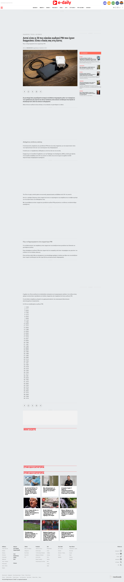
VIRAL (61, 7)
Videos (26, 546)
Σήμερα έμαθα (16, 550)
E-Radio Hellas (9, 577)
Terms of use (27, 575)
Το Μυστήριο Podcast (40, 552)
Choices (15, 563)
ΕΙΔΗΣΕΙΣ (35, 7)
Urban (59, 555)
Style (48, 565)
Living (48, 563)
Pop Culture (72, 546)
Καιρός (3, 567)
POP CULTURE (80, 7)
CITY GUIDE (72, 7)
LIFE (66, 7)
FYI (25, 557)
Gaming (70, 557)
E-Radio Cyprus (16, 577)
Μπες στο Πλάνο (28, 548)
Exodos (59, 550)
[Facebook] (24, 91)
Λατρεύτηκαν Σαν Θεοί (40, 561)
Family (48, 559)
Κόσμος (3, 552)
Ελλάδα (3, 550)
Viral (14, 554)
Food (48, 550)
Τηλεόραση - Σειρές (73, 548)
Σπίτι (48, 557)
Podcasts (38, 546)
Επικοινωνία (4, 575)
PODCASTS (54, 7)
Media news (16, 555)
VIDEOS (47, 7)
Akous (40, 577)
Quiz (14, 559)
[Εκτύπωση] (36, 91)
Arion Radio (29, 577)
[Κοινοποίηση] (40, 91)
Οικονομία (4, 557)
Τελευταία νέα (5, 548)
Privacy (23, 575)
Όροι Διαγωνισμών (17, 575)
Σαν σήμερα (16, 548)
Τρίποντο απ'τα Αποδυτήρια (39, 549)
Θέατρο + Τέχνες (61, 552)
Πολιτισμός (4, 563)
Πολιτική (4, 555)
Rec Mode (27, 552)
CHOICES (88, 7)
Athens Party (35, 577)
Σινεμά (70, 552)
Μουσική (71, 550)
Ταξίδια (48, 552)
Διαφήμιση (10, 575)
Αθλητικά (4, 559)
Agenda (59, 557)
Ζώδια (14, 557)
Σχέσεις (48, 555)
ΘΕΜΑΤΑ (41, 7)
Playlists (70, 559)
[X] (32, 91)
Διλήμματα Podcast (39, 555)
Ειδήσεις (4, 546)
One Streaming (23, 577)
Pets (48, 561)
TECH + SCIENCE (36, 34)
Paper (70, 555)
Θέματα (15, 546)
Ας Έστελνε (38, 557)
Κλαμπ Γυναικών (39, 559)
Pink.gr (3, 577)
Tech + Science (5, 561)
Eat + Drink (60, 548)
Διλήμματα (27, 550)
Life (48, 546)
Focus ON (26, 555)
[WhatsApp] (28, 91)
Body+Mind (49, 548)
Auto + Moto (4, 565)
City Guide (60, 546)
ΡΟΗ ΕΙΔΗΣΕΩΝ (84, 53)
